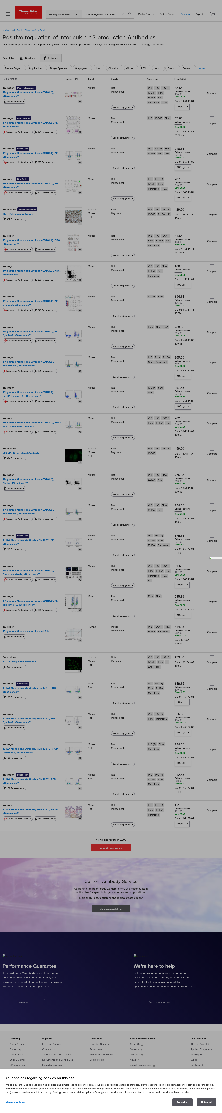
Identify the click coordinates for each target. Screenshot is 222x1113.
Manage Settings (15, 1101)
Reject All (206, 1102)
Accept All (182, 1102)
